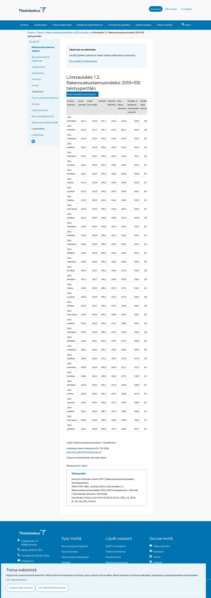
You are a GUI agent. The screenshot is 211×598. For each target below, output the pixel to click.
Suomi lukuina (113, 556)
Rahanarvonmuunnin (117, 562)
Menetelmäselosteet (43, 116)
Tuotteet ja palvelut (119, 24)
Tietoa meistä (164, 24)
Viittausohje (78, 473)
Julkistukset (38, 66)
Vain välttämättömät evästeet (52, 587)
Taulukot (36, 79)
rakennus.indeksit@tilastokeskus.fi (83, 452)
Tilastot (40, 32)
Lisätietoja (37, 134)
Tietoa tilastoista (62, 24)
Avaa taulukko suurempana (81, 94)
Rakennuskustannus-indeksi (43, 49)
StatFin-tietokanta (116, 546)
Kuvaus (36, 103)
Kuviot (35, 85)
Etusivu (24, 24)
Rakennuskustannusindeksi (59, 32)
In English (186, 8)
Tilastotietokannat (116, 551)
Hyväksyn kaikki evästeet (21, 587)
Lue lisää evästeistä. (16, 579)
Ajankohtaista (143, 24)
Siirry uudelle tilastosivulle (83, 61)
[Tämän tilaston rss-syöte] (45, 142)
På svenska (171, 8)
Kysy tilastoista (70, 551)
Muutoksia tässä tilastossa (40, 58)
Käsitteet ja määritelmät (45, 122)
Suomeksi (156, 8)
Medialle (66, 562)
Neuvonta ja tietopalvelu (75, 546)
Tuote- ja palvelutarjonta (45, 97)
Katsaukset (38, 72)
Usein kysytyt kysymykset (75, 556)
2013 (77, 32)
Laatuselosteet (40, 110)
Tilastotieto (40, 24)
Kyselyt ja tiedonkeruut (90, 24)
